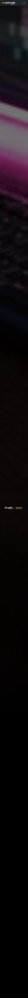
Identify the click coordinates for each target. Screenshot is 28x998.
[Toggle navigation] (24, 3)
